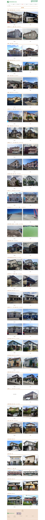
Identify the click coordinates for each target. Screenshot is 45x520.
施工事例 (22, 4)
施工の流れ (36, 4)
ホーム (9, 4)
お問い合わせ (31, 4)
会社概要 (13, 4)
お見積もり (27, 4)
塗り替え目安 (18, 4)
